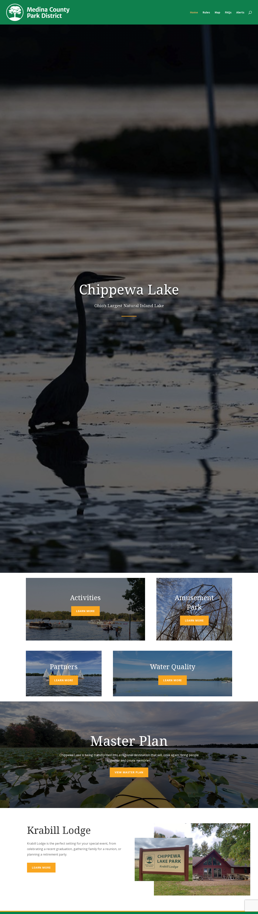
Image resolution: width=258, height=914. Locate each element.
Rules (206, 12)
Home (194, 12)
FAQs (228, 12)
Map (217, 12)
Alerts (240, 12)
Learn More (85, 611)
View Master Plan (129, 772)
